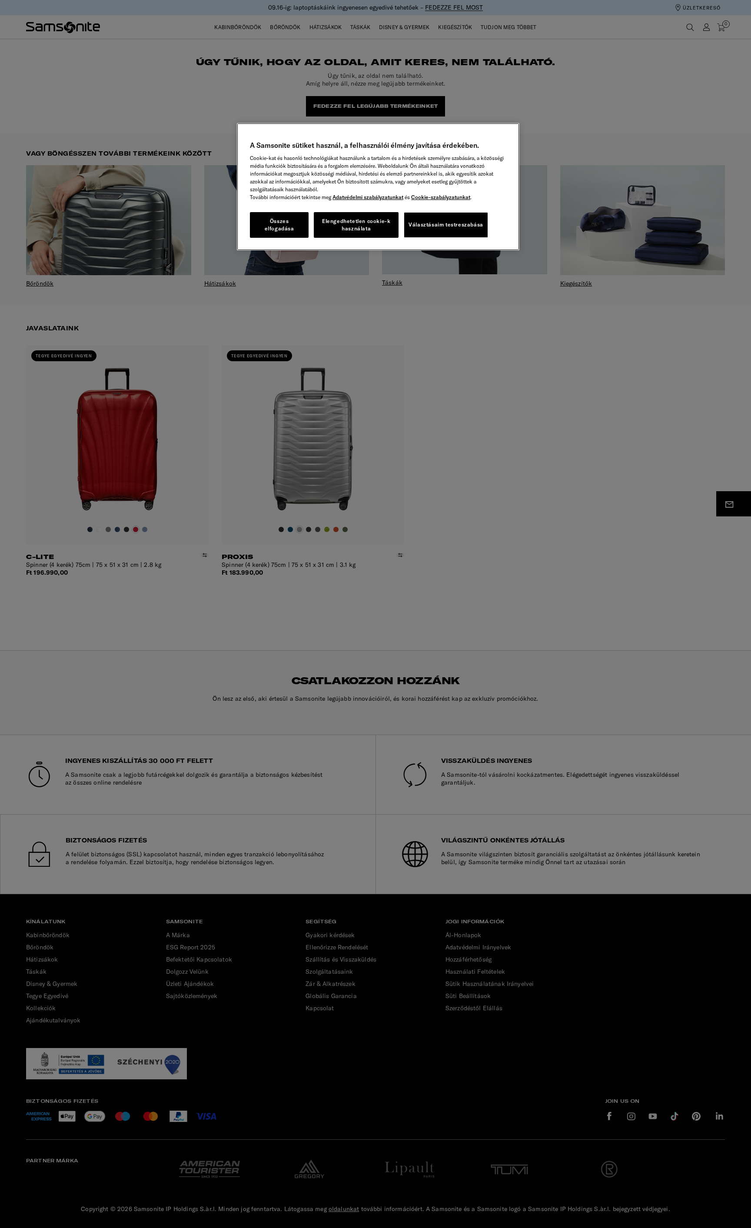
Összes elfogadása (279, 225)
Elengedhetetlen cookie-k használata (356, 225)
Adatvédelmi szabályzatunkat (367, 197)
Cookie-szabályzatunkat (440, 197)
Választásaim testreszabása (446, 224)
